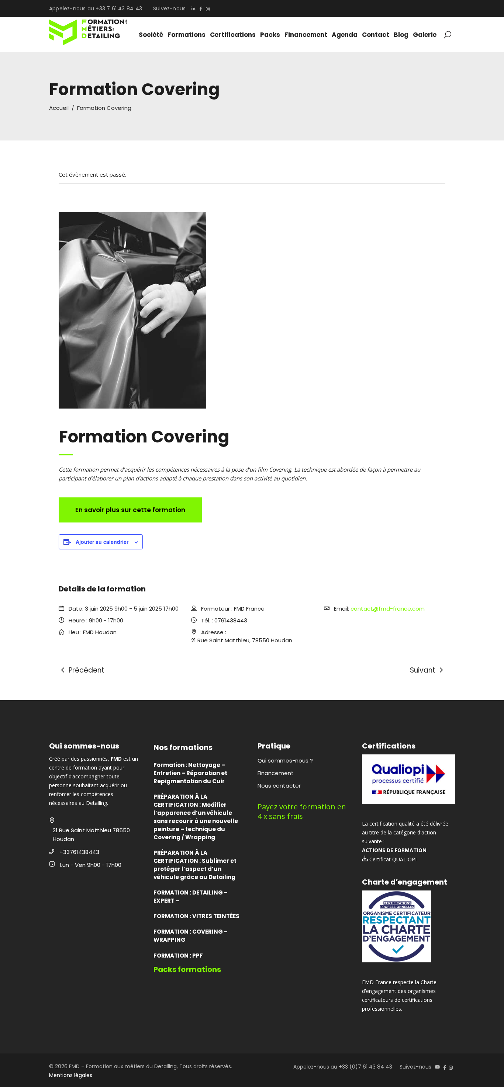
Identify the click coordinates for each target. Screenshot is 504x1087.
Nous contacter (279, 785)
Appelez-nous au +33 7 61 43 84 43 (95, 8)
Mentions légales (70, 1075)
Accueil (59, 108)
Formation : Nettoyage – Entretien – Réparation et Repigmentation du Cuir (190, 773)
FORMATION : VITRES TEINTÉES (196, 916)
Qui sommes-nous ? (285, 760)
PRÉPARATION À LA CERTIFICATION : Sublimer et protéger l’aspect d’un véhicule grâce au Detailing (195, 865)
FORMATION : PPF (178, 955)
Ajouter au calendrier (102, 541)
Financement (276, 773)
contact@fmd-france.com (388, 608)
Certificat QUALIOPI (392, 859)
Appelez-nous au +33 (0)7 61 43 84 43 (342, 1066)
